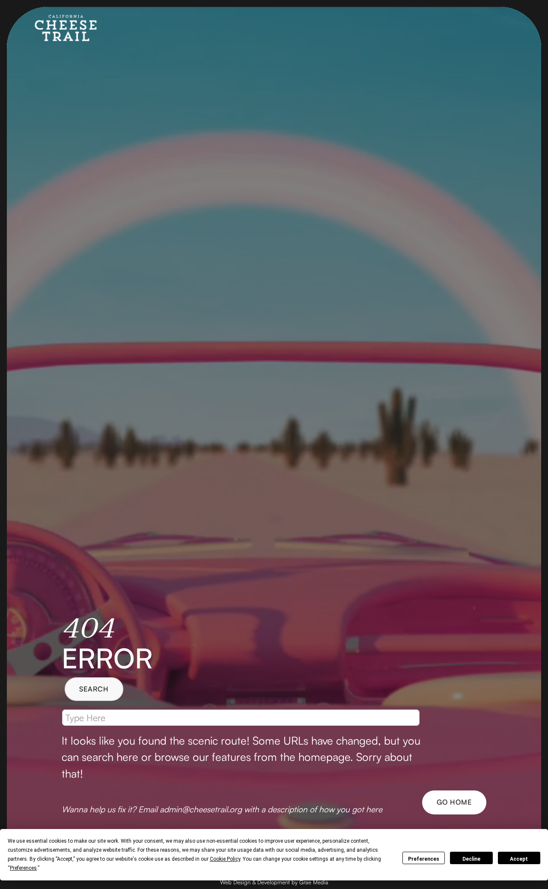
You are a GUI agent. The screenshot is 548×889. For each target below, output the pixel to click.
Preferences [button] (23, 868)
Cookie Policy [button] (225, 859)
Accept (519, 859)
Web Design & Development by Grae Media (274, 882)
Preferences (423, 859)
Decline (471, 859)
